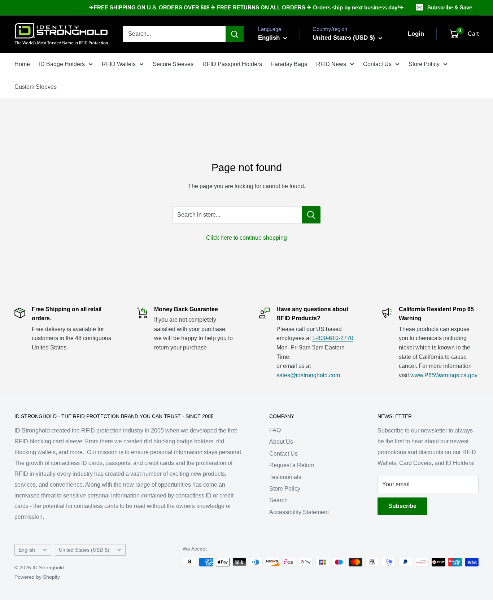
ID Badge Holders (62, 64)
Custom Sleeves (35, 87)
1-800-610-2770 (332, 338)
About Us (281, 442)
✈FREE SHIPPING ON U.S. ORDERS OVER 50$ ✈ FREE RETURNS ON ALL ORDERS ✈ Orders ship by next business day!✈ (246, 7)
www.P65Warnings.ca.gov (443, 375)
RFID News (331, 64)
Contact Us (377, 64)
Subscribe (402, 506)
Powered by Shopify (37, 577)
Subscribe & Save (449, 7)
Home (22, 64)
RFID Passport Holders (232, 64)
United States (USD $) (84, 550)
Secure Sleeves (173, 64)
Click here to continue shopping (246, 238)
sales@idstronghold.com (308, 375)
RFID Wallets (119, 64)
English (26, 550)
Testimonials (285, 477)
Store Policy (424, 64)
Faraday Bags (289, 64)
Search (278, 500)
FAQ (275, 430)
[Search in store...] (311, 214)
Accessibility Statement (299, 512)
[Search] (235, 34)
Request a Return (291, 465)
